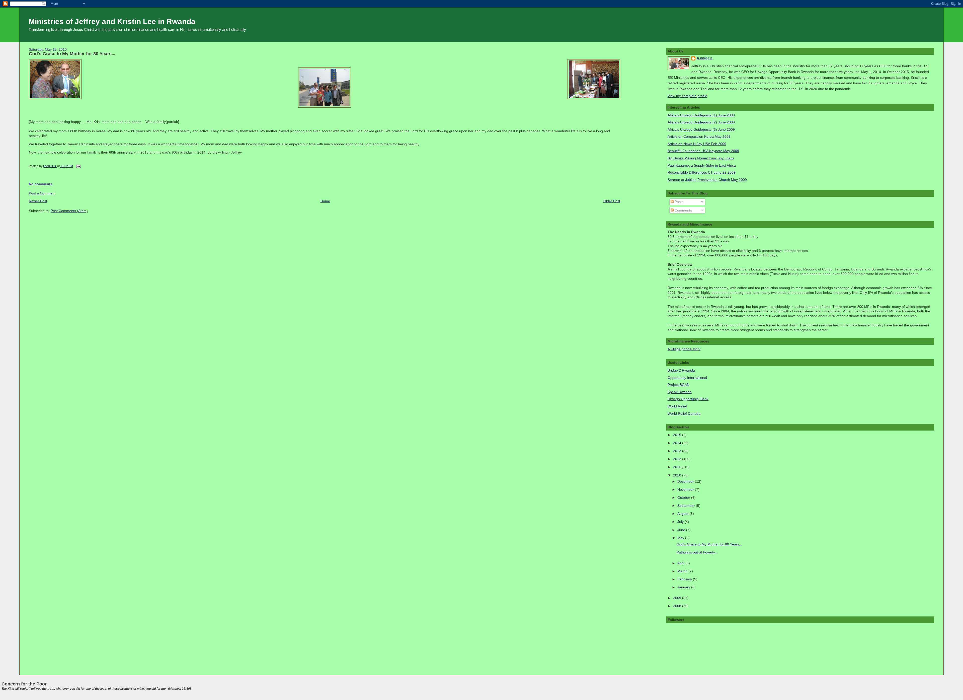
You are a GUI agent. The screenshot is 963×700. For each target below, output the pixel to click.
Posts (678, 202)
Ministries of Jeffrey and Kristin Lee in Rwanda (112, 21)
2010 (677, 475)
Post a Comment (42, 193)
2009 (677, 598)
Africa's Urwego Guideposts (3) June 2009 (701, 129)
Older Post (611, 201)
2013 (677, 451)
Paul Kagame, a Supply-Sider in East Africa (702, 165)
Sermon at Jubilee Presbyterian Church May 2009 (707, 180)
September (686, 506)
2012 (677, 459)
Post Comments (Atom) (69, 211)
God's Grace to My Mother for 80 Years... (709, 544)
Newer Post (38, 201)
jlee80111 (704, 58)
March (682, 571)
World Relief (677, 406)
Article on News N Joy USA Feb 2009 (697, 144)
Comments (683, 210)
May (681, 538)
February (685, 579)
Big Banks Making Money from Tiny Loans (701, 158)
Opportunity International (687, 378)
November (686, 489)
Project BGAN (678, 385)
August (683, 514)
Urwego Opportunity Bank (688, 399)
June (681, 530)
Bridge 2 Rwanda (681, 370)
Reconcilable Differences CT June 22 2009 (702, 172)
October (684, 498)
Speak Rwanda (680, 392)
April (681, 563)
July (681, 522)
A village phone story (684, 349)
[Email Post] (78, 166)
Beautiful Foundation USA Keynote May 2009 (703, 151)
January (684, 587)
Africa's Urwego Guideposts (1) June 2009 (701, 115)
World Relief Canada (684, 413)
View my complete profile (687, 96)
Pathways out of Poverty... (697, 552)
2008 (677, 606)
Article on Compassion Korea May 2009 (699, 136)
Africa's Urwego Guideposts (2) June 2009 (701, 122)
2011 (677, 467)
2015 (677, 435)
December (686, 481)
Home (325, 201)
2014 (677, 443)
